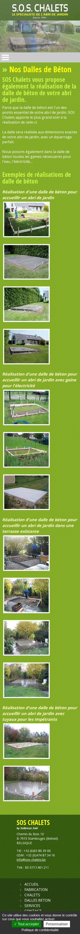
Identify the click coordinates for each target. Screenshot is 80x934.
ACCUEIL (31, 884)
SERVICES (32, 905)
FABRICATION (36, 889)
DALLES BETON (37, 900)
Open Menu (5, 57)
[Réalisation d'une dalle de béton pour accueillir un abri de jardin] (26, 236)
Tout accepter (28, 924)
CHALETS (32, 895)
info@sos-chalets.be (31, 860)
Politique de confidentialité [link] (40, 930)
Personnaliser (57, 924)
